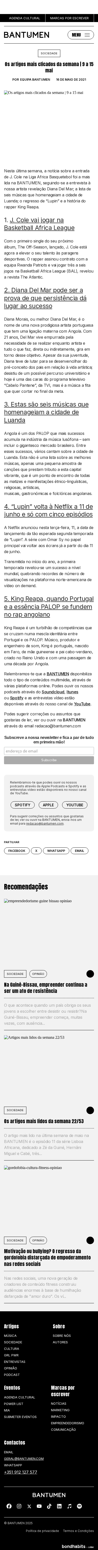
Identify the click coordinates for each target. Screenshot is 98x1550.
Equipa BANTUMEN (35, 79)
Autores (60, 1342)
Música (10, 1336)
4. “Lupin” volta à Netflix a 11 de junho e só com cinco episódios (48, 510)
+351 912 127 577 (20, 1472)
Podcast (12, 1375)
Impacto (58, 1416)
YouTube (82, 703)
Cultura (11, 1349)
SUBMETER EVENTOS (20, 1417)
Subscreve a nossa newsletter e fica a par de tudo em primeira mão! (49, 739)
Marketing (60, 1410)
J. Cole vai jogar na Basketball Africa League (39, 223)
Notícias (58, 1403)
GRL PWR (11, 1355)
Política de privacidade (42, 1531)
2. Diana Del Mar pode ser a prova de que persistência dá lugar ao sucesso (45, 298)
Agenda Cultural (19, 1397)
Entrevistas (14, 1362)
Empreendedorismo (67, 1423)
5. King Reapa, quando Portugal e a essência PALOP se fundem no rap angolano (49, 606)
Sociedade (49, 53)
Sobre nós (62, 1336)
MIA (7, 1410)
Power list (13, 1404)
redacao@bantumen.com (45, 823)
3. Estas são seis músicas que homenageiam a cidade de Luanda (46, 412)
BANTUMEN (58, 673)
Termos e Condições (78, 1531)
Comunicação (63, 1430)
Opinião (38, 974)
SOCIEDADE (15, 974)
